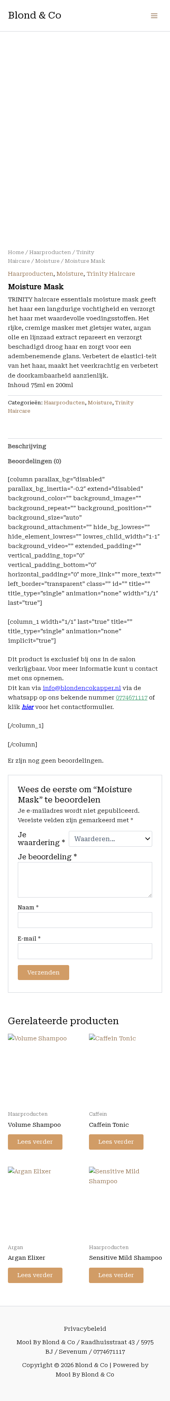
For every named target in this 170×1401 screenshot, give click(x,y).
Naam (28, 907)
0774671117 (131, 697)
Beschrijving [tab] (27, 446)
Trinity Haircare (111, 273)
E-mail (29, 938)
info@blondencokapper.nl (82, 688)
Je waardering (41, 839)
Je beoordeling (47, 857)
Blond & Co (34, 15)
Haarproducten (50, 252)
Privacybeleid (85, 1328)
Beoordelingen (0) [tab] (34, 461)
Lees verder (35, 1141)
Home (16, 252)
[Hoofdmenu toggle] (154, 15)
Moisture (47, 261)
